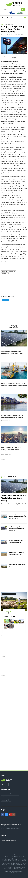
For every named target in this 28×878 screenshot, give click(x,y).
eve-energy (4, 800)
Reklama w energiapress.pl (9, 840)
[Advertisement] (14, 287)
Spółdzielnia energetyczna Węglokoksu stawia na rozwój (13, 498)
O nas (3, 784)
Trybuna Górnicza (5, 830)
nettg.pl (2, 828)
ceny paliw (4, 271)
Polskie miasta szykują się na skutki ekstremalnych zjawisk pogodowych (12, 417)
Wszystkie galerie (14, 632)
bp (17, 797)
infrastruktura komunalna (8, 797)
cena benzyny (5, 269)
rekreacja (4, 793)
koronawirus (12, 271)
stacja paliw (5, 273)
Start (2, 24)
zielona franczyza (13, 793)
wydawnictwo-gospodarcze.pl (12, 828)
